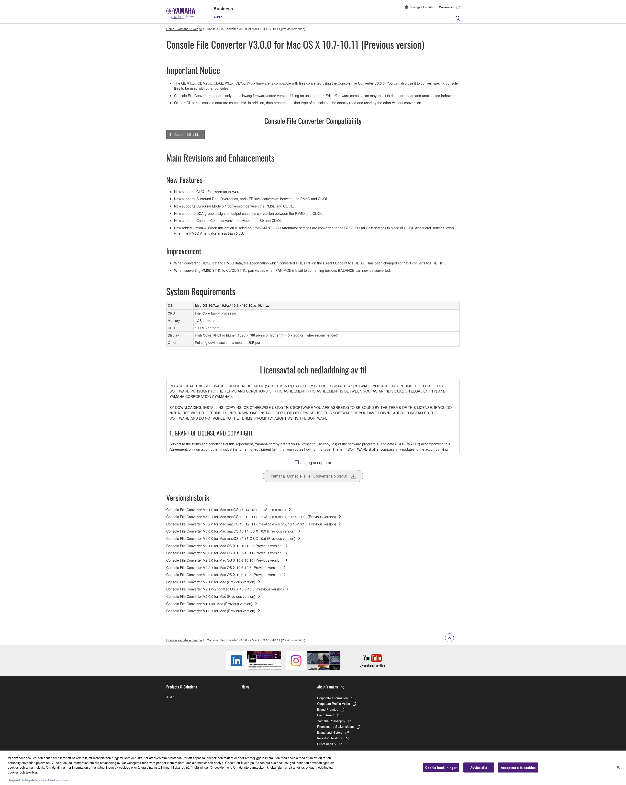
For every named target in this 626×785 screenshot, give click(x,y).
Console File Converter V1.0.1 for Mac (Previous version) (210, 610)
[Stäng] (618, 767)
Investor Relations (330, 738)
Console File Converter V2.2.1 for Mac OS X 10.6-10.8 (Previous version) (223, 567)
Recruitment (325, 715)
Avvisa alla (478, 767)
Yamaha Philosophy (331, 721)
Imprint (14, 780)
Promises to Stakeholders (335, 726)
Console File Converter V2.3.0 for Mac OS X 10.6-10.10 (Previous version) (224, 560)
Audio (218, 16)
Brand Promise (327, 709)
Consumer (446, 7)
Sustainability (326, 743)
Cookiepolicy (58, 780)
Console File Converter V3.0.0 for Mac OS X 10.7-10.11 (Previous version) (224, 552)
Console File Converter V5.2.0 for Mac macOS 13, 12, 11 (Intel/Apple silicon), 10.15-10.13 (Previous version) (251, 523)
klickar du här (277, 767)
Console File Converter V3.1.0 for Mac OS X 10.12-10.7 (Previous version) (224, 545)
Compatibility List (187, 134)
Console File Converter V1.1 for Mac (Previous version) (209, 603)
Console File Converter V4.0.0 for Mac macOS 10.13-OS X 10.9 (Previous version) (230, 538)
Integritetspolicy (34, 780)
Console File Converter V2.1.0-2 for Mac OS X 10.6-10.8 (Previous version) (225, 588)
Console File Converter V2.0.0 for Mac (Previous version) (210, 596)
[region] (313, 768)
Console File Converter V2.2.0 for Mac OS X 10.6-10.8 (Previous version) (223, 574)
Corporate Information (332, 698)
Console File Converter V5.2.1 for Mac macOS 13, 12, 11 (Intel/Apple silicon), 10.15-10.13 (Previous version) (251, 516)
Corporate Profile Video (333, 703)
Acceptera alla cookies (518, 767)
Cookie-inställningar (441, 767)
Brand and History (330, 732)
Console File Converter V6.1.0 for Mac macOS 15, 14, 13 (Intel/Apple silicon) (226, 509)
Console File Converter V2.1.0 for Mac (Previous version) (210, 581)
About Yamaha (327, 687)
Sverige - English (421, 7)
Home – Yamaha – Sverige (184, 29)
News (245, 687)
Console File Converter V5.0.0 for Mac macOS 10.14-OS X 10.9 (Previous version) (230, 531)
